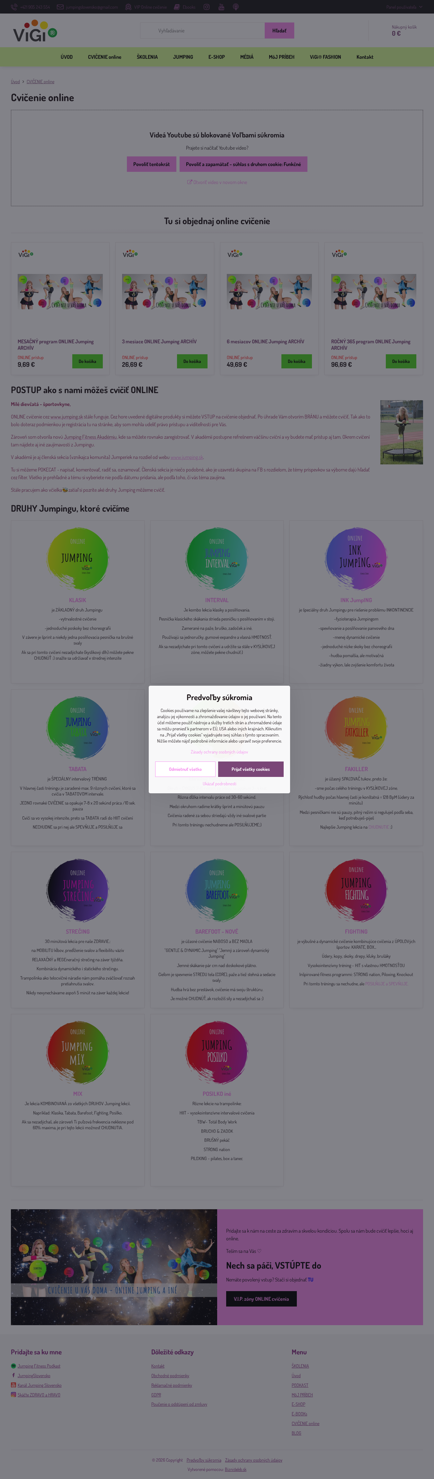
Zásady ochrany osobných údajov (219, 751)
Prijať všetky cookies (251, 769)
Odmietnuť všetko (185, 769)
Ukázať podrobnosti (219, 783)
